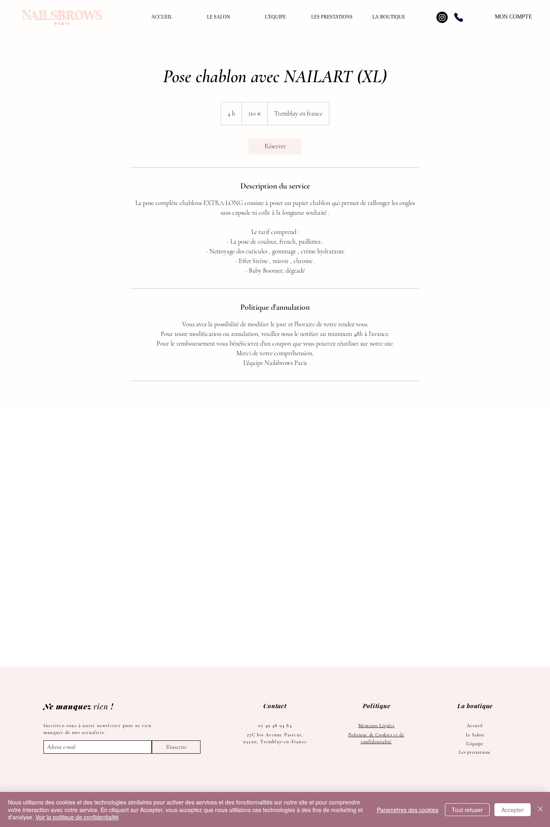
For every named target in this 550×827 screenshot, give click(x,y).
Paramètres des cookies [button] (407, 810)
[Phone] (458, 17)
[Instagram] (442, 17)
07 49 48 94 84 (275, 725)
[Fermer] (540, 809)
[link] (275, 146)
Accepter (512, 810)
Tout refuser (467, 810)
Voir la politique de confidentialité (77, 817)
